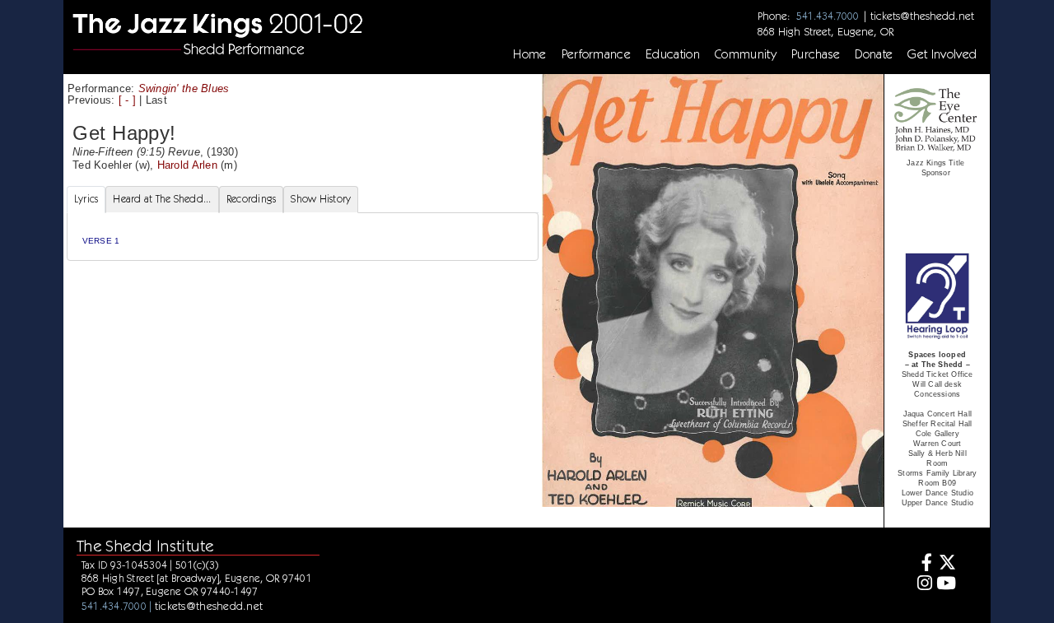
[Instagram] (922, 584)
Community (746, 54)
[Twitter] (946, 564)
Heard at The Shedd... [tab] (162, 199)
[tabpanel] (303, 236)
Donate (874, 54)
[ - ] (127, 100)
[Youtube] (946, 584)
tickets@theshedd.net (922, 15)
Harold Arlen (187, 165)
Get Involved (942, 54)
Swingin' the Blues (184, 88)
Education (673, 54)
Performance (597, 54)
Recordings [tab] (251, 199)
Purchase (816, 54)
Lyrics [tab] (86, 199)
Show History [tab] (321, 199)
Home (529, 54)
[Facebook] (922, 564)
